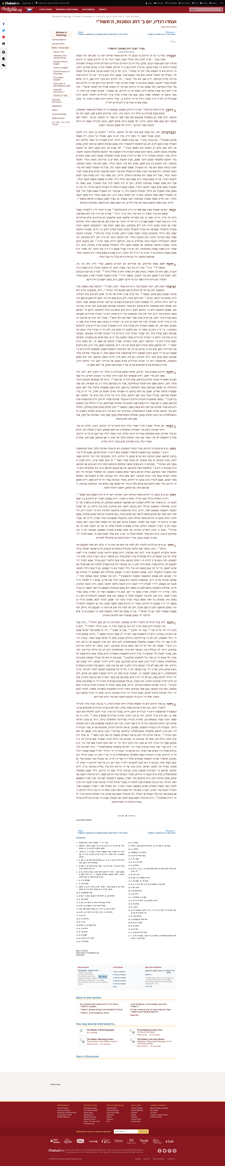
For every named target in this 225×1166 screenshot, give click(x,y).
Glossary (110, 1119)
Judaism (118, 1152)
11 (141, 139)
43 (111, 629)
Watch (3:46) (142, 1035)
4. (77, 860)
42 (129, 629)
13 (78, 198)
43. (129, 901)
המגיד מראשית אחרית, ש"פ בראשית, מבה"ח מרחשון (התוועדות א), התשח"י (150, 1010)
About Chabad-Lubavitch (159, 1108)
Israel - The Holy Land (91, 1121)
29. (129, 852)
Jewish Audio (136, 1121)
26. (129, 843)
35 (159, 548)
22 (104, 286)
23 (105, 289)
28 (112, 379)
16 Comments (154, 1035)
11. (77, 896)
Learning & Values (63, 1110)
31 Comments (105, 1044)
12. (77, 899)
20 (103, 271)
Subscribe (110, 1115)
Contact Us (171, 1159)
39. (129, 888)
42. (129, 897)
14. (77, 906)
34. (129, 869)
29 (166, 398)
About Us (146, 1159)
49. (129, 923)
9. (77, 887)
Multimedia (88, 9)
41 (149, 629)
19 (147, 267)
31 (115, 459)
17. (77, 916)
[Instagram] (175, 1151)
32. (129, 862)
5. (77, 866)
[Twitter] (165, 1151)
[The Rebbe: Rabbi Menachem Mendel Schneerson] (17, 9)
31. (129, 859)
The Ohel (153, 1113)
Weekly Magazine (63, 1117)
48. (129, 919)
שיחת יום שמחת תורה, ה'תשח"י (94, 1013)
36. (129, 878)
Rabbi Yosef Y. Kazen (96, 1152)
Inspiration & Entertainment (66, 1113)
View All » (134, 1015)
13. (77, 903)
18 (154, 267)
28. (129, 849)
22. (77, 932)
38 (139, 611)
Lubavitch (94, 1150)
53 (156, 797)
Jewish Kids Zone (90, 1117)
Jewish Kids (170, 1141)
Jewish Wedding (137, 1110)
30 (118, 406)
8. (77, 884)
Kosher (133, 1115)
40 (86, 625)
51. (129, 929)
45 (166, 645)
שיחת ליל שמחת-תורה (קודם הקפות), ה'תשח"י (101, 1009)
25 (146, 297)
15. (77, 909)
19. (77, 922)
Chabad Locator (156, 1117)
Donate (204, 3)
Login (150, 3)
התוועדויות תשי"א (119, 975)
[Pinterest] (170, 1151)
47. (129, 916)
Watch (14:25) (92, 1044)
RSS (108, 1121)
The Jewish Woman (91, 1110)
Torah (113, 1152)
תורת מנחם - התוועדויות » (88, 970)
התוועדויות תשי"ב (119, 978)
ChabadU (93, 1141)
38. (129, 884)
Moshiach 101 (89, 1115)
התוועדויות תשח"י (132, 16)
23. (77, 935)
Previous (161, 33)
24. (77, 938)
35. (129, 875)
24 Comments (155, 1046)
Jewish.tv (81, 1141)
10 (161, 139)
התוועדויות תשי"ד (119, 984)
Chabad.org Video (90, 1108)
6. (77, 872)
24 (141, 293)
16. (77, 912)
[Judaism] (11, 3)
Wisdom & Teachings (67, 9)
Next (102, 33)
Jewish (126, 1152)
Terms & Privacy (158, 1159)
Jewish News (88, 1113)
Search (109, 1117)
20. (77, 925)
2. (77, 846)
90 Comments (92, 1033)
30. (129, 856)
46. (129, 910)
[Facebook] (160, 1151)
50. (129, 926)
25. (77, 941)
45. (129, 907)
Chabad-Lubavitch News (159, 1115)
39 (89, 621)
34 (169, 529)
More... (115, 987)
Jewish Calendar (113, 1110)
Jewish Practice (62, 1108)
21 (119, 275)
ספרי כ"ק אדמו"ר (102, 16)
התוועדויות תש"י (119, 972)
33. (129, 865)
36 (120, 575)
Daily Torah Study (113, 1113)
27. (129, 846)
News (119, 1141)
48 (91, 715)
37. (129, 881)
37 (78, 575)
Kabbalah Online (90, 1119)
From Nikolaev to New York (149, 1030)
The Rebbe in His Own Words (150, 1039)
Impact (102, 9)
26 (110, 317)
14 (113, 209)
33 (78, 494)
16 (95, 232)
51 (92, 734)
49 (112, 730)
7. (77, 880)
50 (163, 734)
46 (124, 657)
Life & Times (45, 9)
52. (129, 932)
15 (114, 213)
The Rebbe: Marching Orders (100, 1039)
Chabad (87, 1150)
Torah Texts (144, 1141)
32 (157, 463)
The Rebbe (154, 1110)
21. (77, 929)
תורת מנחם (117, 16)
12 (124, 147)
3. (77, 852)
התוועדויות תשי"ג (119, 981)
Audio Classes (106, 1141)
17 (96, 240)
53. (129, 936)
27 (169, 344)
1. (77, 843)
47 (169, 684)
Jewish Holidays (137, 1108)
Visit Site (148, 986)
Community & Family (64, 1115)
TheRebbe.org (89, 1124)
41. (129, 894)
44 (98, 633)
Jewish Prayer (136, 1119)
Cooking (131, 1141)
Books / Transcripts (83, 16)
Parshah (134, 1117)
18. (77, 919)
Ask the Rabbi (172, 3)
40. (129, 891)
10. (77, 893)
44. (129, 904)
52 (98, 746)
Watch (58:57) (142, 1046)
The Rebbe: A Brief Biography (100, 1030)
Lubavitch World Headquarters (133, 1150)
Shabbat (134, 1113)
